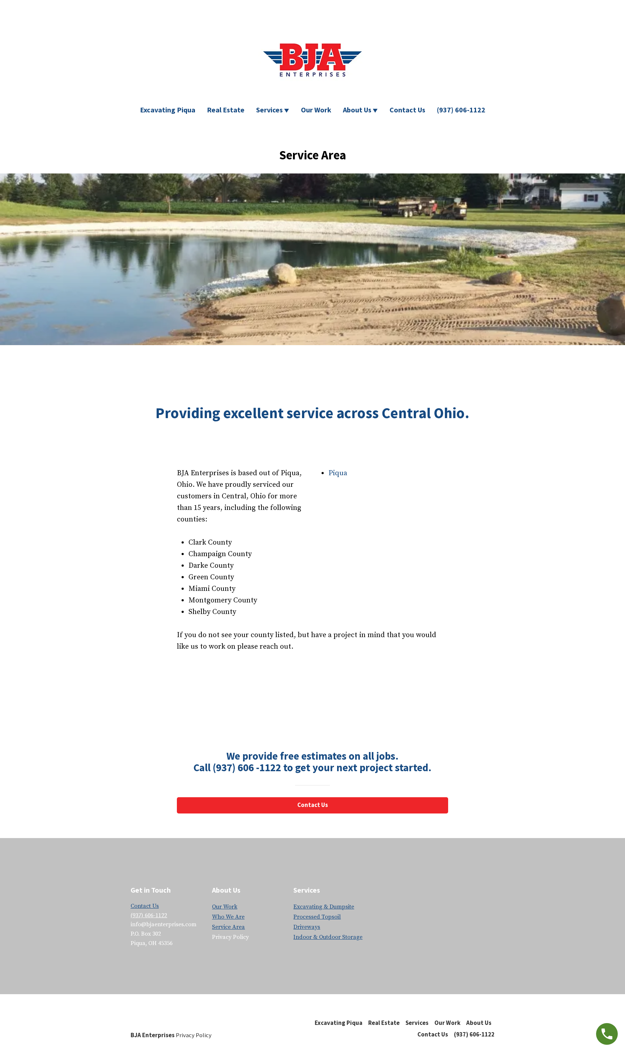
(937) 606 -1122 (247, 767)
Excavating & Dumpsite (323, 906)
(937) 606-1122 (461, 109)
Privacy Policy (194, 1035)
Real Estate (226, 109)
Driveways (306, 927)
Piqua (337, 473)
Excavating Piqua (167, 109)
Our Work (316, 109)
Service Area (228, 927)
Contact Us (407, 109)
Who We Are (228, 916)
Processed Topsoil (317, 916)
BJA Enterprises (153, 1035)
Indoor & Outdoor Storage (327, 937)
